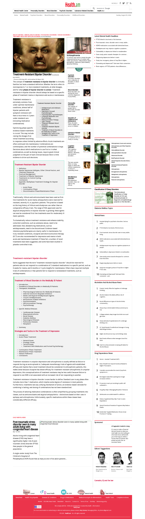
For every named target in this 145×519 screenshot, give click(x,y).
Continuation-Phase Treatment (30, 350)
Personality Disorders (37, 11)
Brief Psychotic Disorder (117, 158)
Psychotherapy (28, 305)
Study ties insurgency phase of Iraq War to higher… (112, 60)
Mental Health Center (21, 11)
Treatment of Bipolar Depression (31, 176)
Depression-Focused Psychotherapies (48, 112)
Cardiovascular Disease (31, 312)
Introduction (23, 284)
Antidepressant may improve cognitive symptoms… (112, 48)
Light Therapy (46, 121)
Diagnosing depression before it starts (107, 57)
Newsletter (61, 501)
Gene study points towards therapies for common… (112, 54)
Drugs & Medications (67, 497)
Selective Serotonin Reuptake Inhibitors (37, 294)
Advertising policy (102, 501)
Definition (22, 168)
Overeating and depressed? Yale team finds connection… (113, 63)
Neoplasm (27, 324)
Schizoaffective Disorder (118, 150)
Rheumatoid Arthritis (30, 314)
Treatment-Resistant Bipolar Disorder (36, 74)
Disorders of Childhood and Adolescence (72, 119)
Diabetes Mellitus (29, 318)
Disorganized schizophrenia (119, 172)
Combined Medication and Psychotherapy (50, 117)
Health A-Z (100, 11)
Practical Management (27, 174)
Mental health (24, 15)
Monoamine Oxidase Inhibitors (34, 299)
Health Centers (18, 35)
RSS (130, 3)
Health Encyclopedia (31, 497)
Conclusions (23, 180)
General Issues (28, 340)
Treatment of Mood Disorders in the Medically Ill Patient (52, 131)
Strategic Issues (29, 342)
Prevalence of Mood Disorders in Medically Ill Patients (38, 286)
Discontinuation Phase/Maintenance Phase (38, 191)
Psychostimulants (29, 301)
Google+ (127, 3)
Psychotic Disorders (65, 11)
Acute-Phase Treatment (27, 337)
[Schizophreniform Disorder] (102, 163)
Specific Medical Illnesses (28, 309)
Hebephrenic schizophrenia (119, 174)
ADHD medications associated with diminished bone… (113, 45)
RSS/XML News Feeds (50, 501)
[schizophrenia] (79, 45)
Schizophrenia (73, 55)
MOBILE (115, 3)
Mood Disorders (50, 15)
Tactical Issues (28, 344)
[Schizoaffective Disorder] (102, 184)
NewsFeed (19, 497)
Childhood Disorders (78, 15)
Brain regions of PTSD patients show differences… (111, 66)
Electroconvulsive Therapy (50, 120)
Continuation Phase (30, 189)
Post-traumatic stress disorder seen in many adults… (112, 42)
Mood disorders (52, 11)
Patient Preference (25, 354)
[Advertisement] (51, 25)
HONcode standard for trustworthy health (79, 506)
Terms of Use (84, 501)
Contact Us (75, 501)
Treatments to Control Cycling (30, 178)
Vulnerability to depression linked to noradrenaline (111, 51)
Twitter (123, 3)
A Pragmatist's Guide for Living (120, 426)
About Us (68, 501)
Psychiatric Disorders (49, 35)
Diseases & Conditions (49, 497)
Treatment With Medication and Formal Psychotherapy (43, 346)
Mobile (40, 501)
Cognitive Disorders (71, 146)
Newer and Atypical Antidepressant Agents (38, 296)
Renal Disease (28, 316)
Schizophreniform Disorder (118, 153)
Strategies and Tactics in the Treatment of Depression (50, 134)
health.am (72, 4)
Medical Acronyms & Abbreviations (90, 497)
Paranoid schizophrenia (118, 179)
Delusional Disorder (116, 155)
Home (16, 15)
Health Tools (110, 497)
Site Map (92, 501)
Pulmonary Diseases (30, 322)
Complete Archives (123, 497)
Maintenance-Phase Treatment (30, 352)
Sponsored (98, 422)
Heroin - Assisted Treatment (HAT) (109, 359)
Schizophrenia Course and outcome (121, 143)
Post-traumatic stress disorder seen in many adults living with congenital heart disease (25, 425)
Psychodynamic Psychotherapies (52, 115)
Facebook (120, 3)
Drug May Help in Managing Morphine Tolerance (114, 390)
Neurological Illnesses (31, 320)
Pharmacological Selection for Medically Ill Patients (42, 292)
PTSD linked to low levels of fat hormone (108, 39)
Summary (22, 327)
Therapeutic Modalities (27, 288)
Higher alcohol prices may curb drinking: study (113, 334)
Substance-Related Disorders (74, 133)
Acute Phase (27, 187)
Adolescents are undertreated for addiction (112, 394)
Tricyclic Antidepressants (32, 298)
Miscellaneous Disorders (72, 177)
